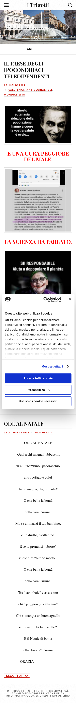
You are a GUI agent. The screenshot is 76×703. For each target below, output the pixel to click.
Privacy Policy (52, 693)
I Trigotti (38, 4)
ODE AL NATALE (24, 423)
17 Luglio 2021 (14, 85)
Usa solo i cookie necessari (38, 401)
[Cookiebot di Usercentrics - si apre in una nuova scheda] (45, 299)
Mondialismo (14, 94)
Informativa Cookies (22, 695)
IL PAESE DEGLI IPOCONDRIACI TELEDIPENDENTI (27, 70)
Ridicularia (43, 432)
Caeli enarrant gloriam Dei (30, 89)
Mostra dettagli (52, 366)
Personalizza (36, 389)
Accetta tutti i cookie (38, 378)
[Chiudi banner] (70, 299)
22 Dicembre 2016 (16, 432)
